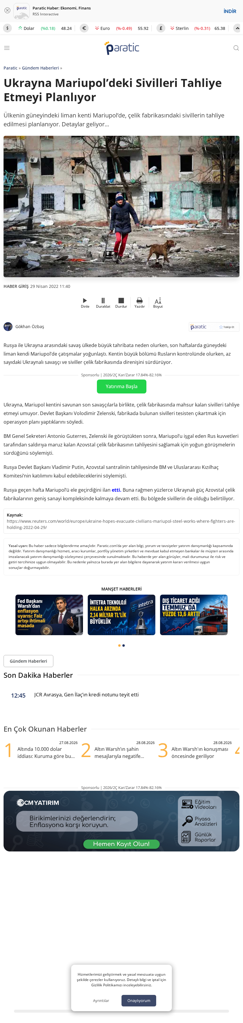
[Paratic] (121, 49)
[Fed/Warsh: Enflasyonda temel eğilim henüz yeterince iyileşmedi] (49, 615)
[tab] (119, 645)
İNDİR (230, 11)
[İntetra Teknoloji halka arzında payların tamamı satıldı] (121, 615)
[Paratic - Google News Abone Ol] (214, 328)
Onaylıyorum (138, 1000)
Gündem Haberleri (40, 68)
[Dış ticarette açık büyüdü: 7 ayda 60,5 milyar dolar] (194, 615)
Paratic (10, 68)
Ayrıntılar (101, 1000)
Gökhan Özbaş (29, 326)
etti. (117, 490)
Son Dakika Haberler (38, 675)
